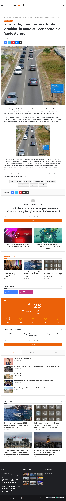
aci (12, 181)
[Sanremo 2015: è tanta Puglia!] (8, 361)
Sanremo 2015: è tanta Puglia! (22, 359)
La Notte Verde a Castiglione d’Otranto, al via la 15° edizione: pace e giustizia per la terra (12, 274)
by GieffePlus (33, 498)
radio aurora (24, 185)
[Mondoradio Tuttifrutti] (16, 5)
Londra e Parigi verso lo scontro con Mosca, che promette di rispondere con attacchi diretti (17, 452)
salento (34, 185)
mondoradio (39, 181)
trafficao (43, 185)
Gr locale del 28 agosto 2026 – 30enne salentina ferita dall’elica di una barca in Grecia (32, 274)
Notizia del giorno (13, 17)
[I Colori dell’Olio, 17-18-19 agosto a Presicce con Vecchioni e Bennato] (8, 383)
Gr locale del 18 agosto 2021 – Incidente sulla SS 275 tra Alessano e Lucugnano (37, 366)
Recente (32, 352)
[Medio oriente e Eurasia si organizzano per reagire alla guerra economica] (33, 483)
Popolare (11, 352)
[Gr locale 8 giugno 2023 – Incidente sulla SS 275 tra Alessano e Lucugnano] (8, 390)
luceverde (28, 181)
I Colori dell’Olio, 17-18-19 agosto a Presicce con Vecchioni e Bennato (34, 380)
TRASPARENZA (49, 474)
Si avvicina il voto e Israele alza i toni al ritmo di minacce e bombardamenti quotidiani (47, 452)
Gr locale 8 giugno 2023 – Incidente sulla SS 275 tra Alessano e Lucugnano (35, 388)
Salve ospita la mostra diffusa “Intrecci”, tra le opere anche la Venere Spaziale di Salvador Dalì (53, 274)
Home (6, 17)
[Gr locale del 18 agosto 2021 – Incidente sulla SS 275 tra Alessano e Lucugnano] (8, 369)
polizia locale (51, 181)
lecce (19, 181)
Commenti (54, 352)
